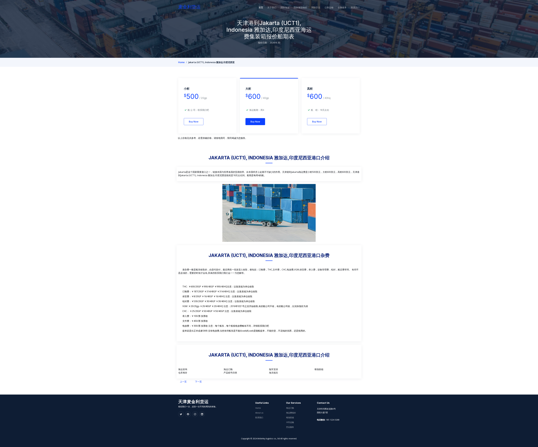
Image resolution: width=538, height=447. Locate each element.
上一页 (183, 381)
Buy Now (193, 121)
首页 (261, 7)
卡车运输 (290, 422)
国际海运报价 (300, 7)
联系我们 (355, 7)
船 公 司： (198, 110)
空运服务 (290, 427)
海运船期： (254, 110)
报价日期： (263, 42)
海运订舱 (290, 408)
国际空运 (315, 7)
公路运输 (328, 7)
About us (259, 413)
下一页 (198, 381)
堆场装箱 (290, 418)
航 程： (315, 110)
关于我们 (271, 7)
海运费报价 (291, 413)
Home (181, 62)
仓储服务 (342, 7)
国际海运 (284, 7)
